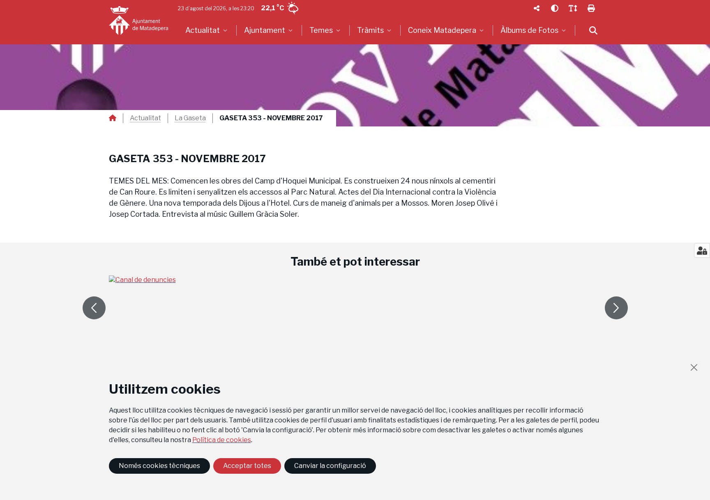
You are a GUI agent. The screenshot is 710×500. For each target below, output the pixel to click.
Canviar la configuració (330, 466)
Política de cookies (221, 440)
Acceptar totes (247, 466)
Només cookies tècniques (159, 466)
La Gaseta (190, 118)
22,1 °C (272, 8)
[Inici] (138, 20)
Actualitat (145, 118)
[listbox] (207, 30)
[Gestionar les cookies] (702, 250)
